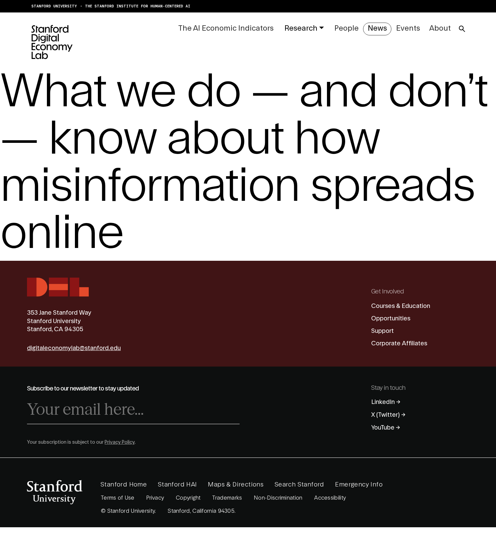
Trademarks (227, 498)
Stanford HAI (177, 484)
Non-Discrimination (278, 498)
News (377, 28)
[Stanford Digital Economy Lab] (52, 42)
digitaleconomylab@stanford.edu (74, 348)
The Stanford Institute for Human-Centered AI (137, 6)
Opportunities (390, 318)
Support (382, 331)
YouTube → (385, 427)
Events (408, 28)
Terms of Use (118, 498)
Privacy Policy (120, 442)
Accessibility (330, 498)
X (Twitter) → (388, 415)
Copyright (188, 498)
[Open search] (462, 29)
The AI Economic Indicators (226, 28)
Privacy (155, 498)
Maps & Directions (236, 484)
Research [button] (301, 28)
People (346, 28)
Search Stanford (299, 484)
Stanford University (54, 6)
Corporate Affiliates (399, 343)
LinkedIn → (386, 402)
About (440, 28)
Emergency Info (359, 484)
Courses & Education (400, 306)
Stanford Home (124, 484)
